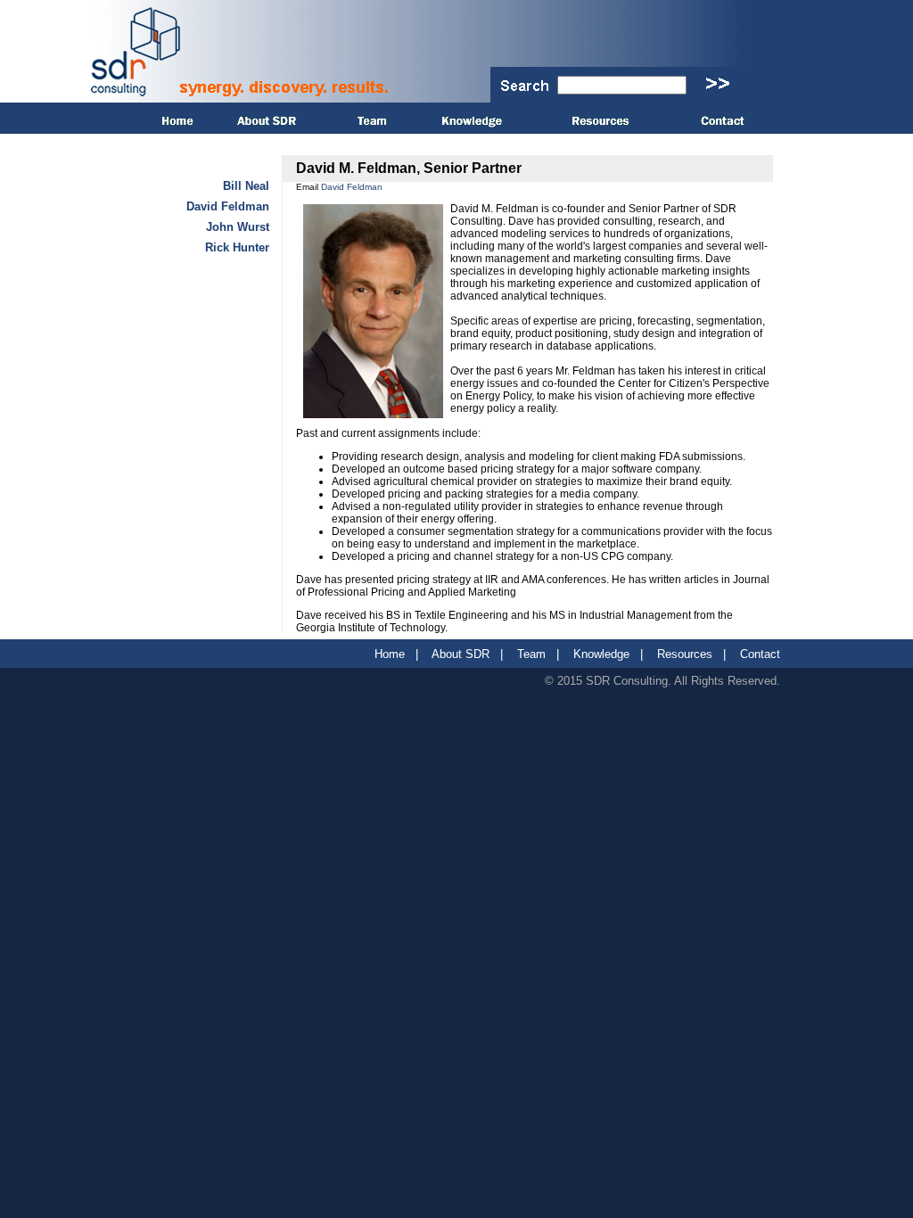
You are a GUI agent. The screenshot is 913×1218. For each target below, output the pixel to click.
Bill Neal (246, 186)
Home (389, 654)
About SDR (460, 654)
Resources (684, 654)
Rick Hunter (237, 247)
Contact (760, 654)
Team (531, 654)
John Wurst (237, 227)
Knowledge (601, 654)
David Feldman (227, 206)
